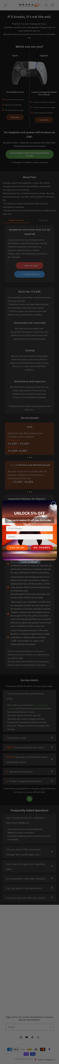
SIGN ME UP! (17, 548)
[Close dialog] (53, 504)
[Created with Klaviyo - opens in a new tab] (29, 562)
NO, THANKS (42, 547)
